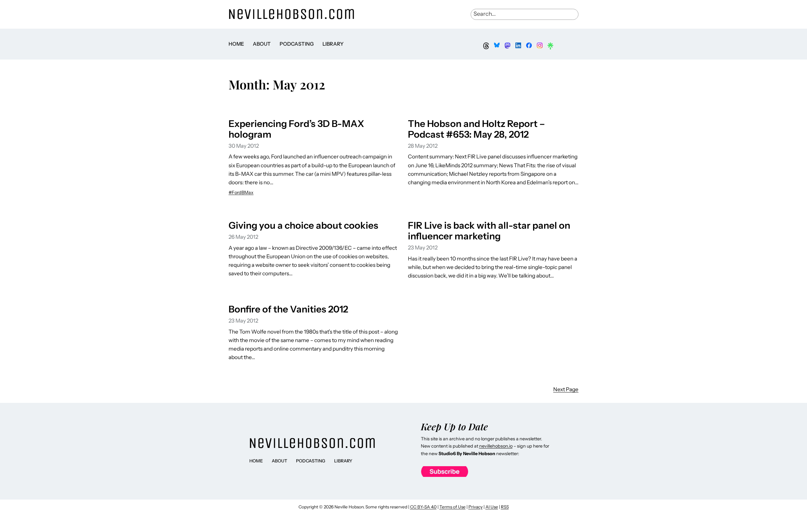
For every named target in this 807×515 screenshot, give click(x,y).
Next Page (565, 389)
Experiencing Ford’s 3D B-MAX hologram (296, 129)
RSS (505, 506)
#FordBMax (241, 192)
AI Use (491, 506)
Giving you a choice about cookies (303, 225)
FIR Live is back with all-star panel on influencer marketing (489, 230)
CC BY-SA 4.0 (423, 506)
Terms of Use (452, 506)
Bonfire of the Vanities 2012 (288, 309)
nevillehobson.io (496, 446)
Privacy (475, 506)
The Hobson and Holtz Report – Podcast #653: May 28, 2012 (476, 129)
